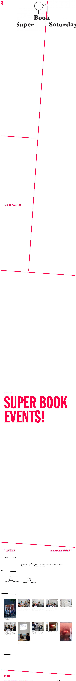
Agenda (14, 557)
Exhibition (7, 557)
